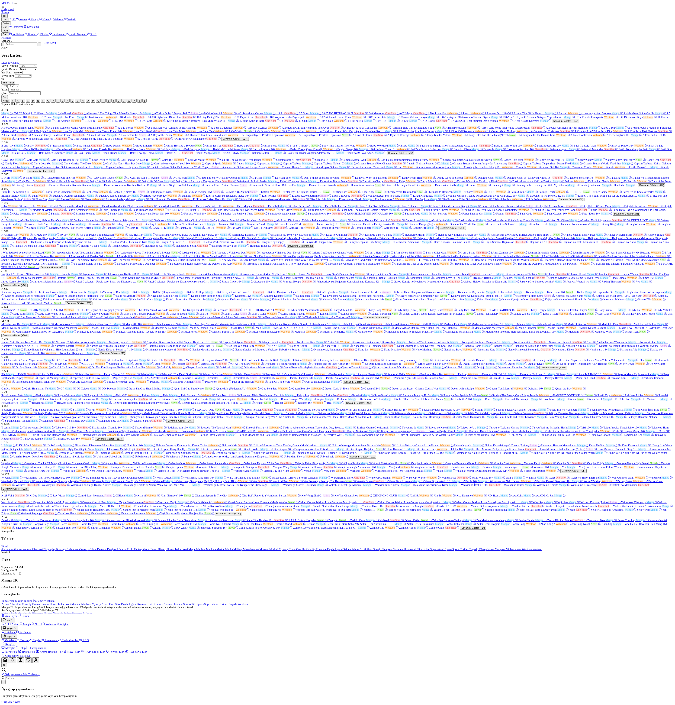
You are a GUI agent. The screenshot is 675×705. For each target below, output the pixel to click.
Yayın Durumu (9, 65)
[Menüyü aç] (15, 3)
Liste (4, 62)
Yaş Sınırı (6, 72)
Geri (5, 19)
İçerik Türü (7, 75)
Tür (4, 16)
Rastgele (6, 37)
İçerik (5, 30)
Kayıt (11, 9)
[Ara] (39, 44)
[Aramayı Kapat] (2, 44)
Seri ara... (6, 40)
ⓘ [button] (11, 113)
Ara (4, 97)
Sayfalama (13, 62)
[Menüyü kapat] (2, 7)
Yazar (4, 89)
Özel (4, 86)
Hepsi (6, 100)
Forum (5, 12)
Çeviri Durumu (9, 69)
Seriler (6, 23)
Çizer (4, 93)
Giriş (4, 9)
